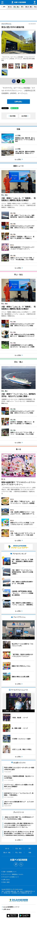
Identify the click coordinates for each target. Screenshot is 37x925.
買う (22, 6)
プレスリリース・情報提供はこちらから (13, 874)
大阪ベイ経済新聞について (9, 871)
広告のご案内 (6, 882)
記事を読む (18, 102)
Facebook (16, 864)
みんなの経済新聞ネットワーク (18, 900)
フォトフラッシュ (6, 23)
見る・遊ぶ (16, 6)
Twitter (21, 864)
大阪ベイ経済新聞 (18, 2)
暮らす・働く (29, 6)
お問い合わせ (6, 879)
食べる (10, 6)
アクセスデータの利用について (11, 877)
